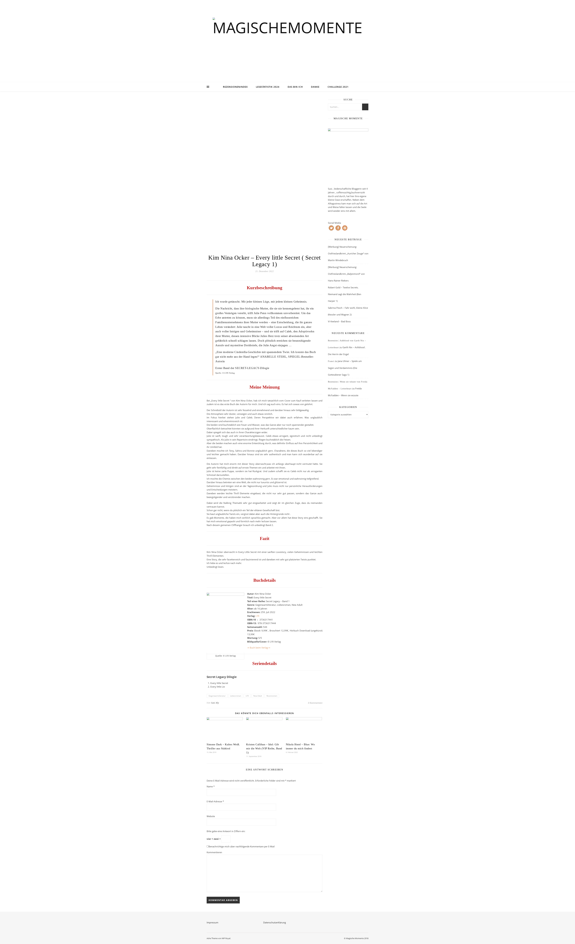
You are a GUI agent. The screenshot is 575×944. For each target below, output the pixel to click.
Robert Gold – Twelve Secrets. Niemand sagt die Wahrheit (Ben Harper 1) (344, 294)
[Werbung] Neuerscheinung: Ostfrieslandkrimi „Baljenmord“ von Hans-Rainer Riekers (346, 274)
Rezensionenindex (235, 86)
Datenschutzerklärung (274, 922)
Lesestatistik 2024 (267, 86)
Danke (315, 86)
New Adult (257, 696)
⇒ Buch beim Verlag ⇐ (258, 647)
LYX (257, 615)
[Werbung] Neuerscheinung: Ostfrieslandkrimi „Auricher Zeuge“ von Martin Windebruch (348, 253)
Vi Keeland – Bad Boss (339, 321)
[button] (331, 228)
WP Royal (226, 938)
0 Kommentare (315, 702)
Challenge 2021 (338, 86)
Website (211, 816)
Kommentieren (214, 852)
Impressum (212, 922)
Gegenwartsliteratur (217, 696)
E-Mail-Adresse (215, 801)
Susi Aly (215, 702)
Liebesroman (235, 696)
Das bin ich (295, 86)
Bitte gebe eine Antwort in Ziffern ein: (226, 831)
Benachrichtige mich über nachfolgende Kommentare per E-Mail (242, 846)
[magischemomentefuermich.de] (287, 45)
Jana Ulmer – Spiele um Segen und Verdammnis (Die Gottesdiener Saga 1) (345, 368)
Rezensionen (272, 696)
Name (211, 786)
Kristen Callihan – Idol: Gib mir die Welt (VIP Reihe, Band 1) (264, 748)
